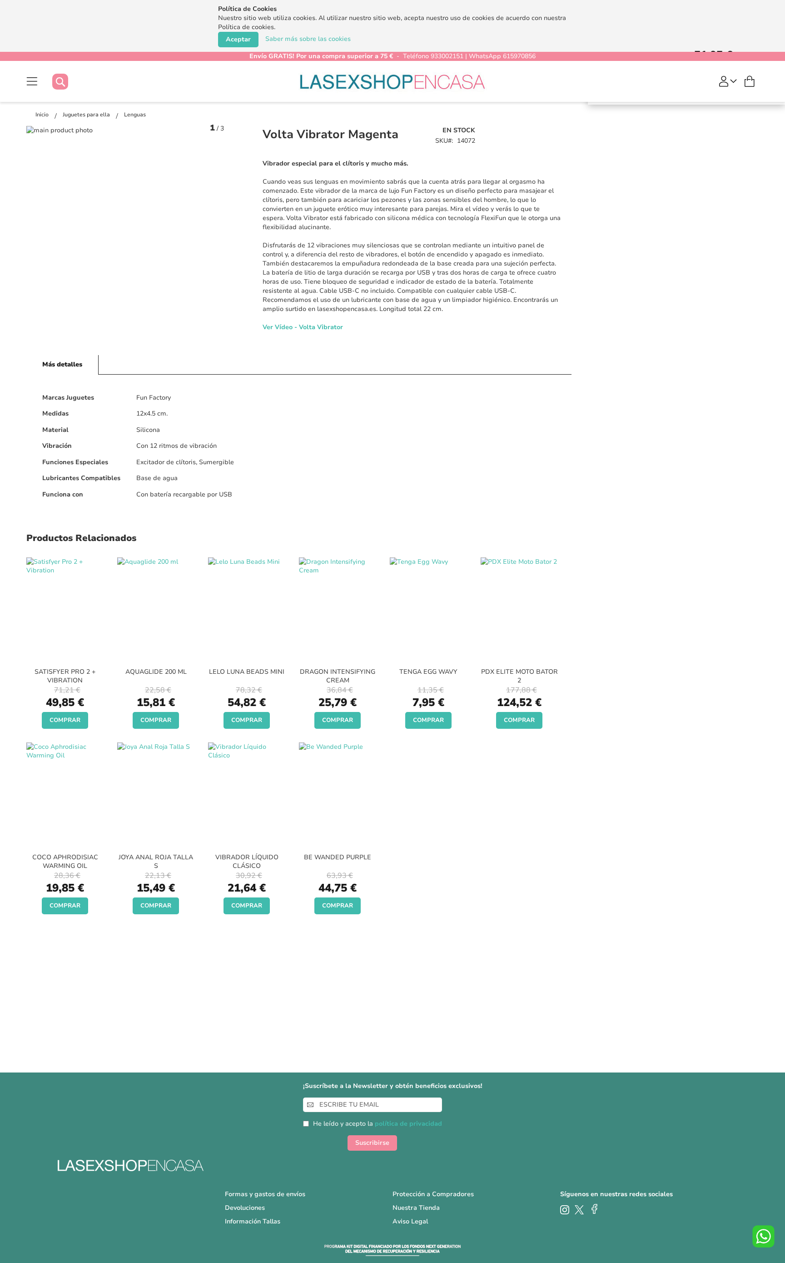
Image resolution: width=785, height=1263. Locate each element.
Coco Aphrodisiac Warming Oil (65, 861)
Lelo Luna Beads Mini (246, 671)
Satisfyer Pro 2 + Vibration (65, 676)
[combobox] (69, 82)
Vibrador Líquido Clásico (246, 861)
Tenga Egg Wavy (428, 671)
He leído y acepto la (377, 1123)
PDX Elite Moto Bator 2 (519, 676)
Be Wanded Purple (337, 857)
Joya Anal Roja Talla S (156, 861)
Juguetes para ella (87, 114)
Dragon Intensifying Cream (337, 676)
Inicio (42, 114)
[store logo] (392, 81)
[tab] (62, 365)
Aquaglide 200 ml (156, 671)
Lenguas (135, 114)
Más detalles (62, 364)
